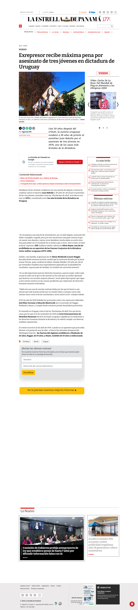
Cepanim (107, 32)
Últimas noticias (103, 198)
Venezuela (66, 32)
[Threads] (100, 12)
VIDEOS (103, 73)
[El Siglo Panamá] (92, 12)
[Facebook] (108, 12)
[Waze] (60, 603)
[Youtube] (115, 12)
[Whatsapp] (27, 128)
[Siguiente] (117, 104)
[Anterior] (88, 104)
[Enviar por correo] (33, 128)
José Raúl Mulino (78, 32)
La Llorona (55, 32)
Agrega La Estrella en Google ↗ (70, 162)
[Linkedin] (30, 128)
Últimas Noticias (42, 32)
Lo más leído (103, 160)
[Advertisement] (52, 476)
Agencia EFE (27, 132)
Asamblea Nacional (94, 32)
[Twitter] (20, 128)
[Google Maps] (55, 603)
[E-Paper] (82, 12)
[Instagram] (112, 12)
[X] (104, 12)
